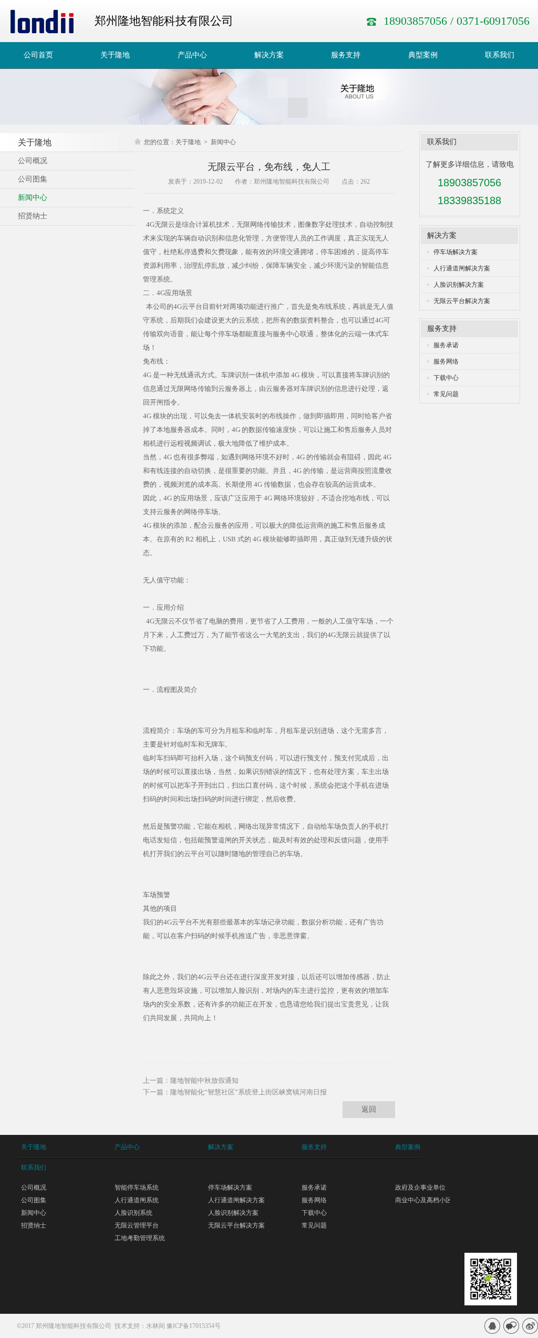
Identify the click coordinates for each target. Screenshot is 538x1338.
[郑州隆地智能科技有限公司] (42, 21)
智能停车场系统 (137, 1187)
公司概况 (33, 1187)
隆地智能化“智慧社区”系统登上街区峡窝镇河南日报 (248, 1092)
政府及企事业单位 (420, 1187)
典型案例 (407, 1147)
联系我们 (442, 142)
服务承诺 (446, 345)
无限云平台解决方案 (461, 301)
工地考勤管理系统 (140, 1238)
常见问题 (446, 394)
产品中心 (127, 1147)
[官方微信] (511, 1326)
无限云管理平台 (137, 1225)
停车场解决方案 (455, 252)
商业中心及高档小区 (423, 1200)
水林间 (155, 1326)
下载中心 (446, 377)
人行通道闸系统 (137, 1200)
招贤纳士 (33, 1225)
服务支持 (442, 329)
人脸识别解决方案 (458, 284)
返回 (368, 1109)
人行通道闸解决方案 (461, 268)
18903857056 (415, 20)
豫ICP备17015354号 (194, 1326)
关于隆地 (188, 142)
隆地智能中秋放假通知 (204, 1080)
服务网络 (446, 361)
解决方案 (442, 235)
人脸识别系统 (133, 1212)
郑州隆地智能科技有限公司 (73, 1326)
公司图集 (33, 1200)
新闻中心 (223, 142)
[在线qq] (492, 1326)
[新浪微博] (530, 1326)
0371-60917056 (493, 20)
